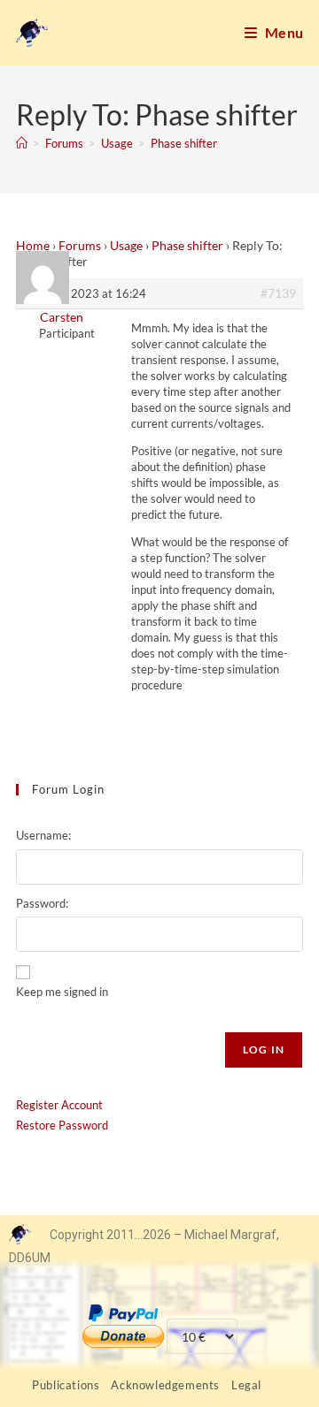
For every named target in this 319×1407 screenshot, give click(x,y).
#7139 (278, 292)
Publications (65, 1385)
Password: (42, 903)
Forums (79, 245)
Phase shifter (184, 143)
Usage (126, 245)
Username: (43, 835)
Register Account (59, 1105)
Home (33, 245)
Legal (246, 1385)
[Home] (21, 143)
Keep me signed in (62, 992)
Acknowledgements (165, 1385)
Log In (263, 1049)
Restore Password (62, 1125)
